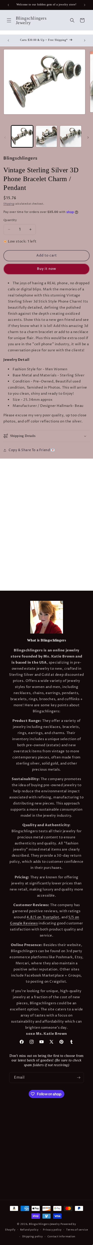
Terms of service (77, 1229)
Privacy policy (52, 1229)
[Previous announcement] (8, 5)
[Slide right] (88, 137)
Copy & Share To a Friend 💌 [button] (32, 450)
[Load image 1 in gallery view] (22, 136)
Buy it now (46, 268)
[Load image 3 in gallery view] (71, 136)
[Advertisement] (46, 505)
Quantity (10, 220)
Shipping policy (32, 1236)
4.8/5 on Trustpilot (43, 917)
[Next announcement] (85, 5)
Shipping (8, 203)
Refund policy (29, 1229)
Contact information (61, 1236)
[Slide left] (5, 137)
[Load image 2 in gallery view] (46, 136)
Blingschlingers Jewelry (44, 1224)
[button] (9, 20)
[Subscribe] (79, 1077)
